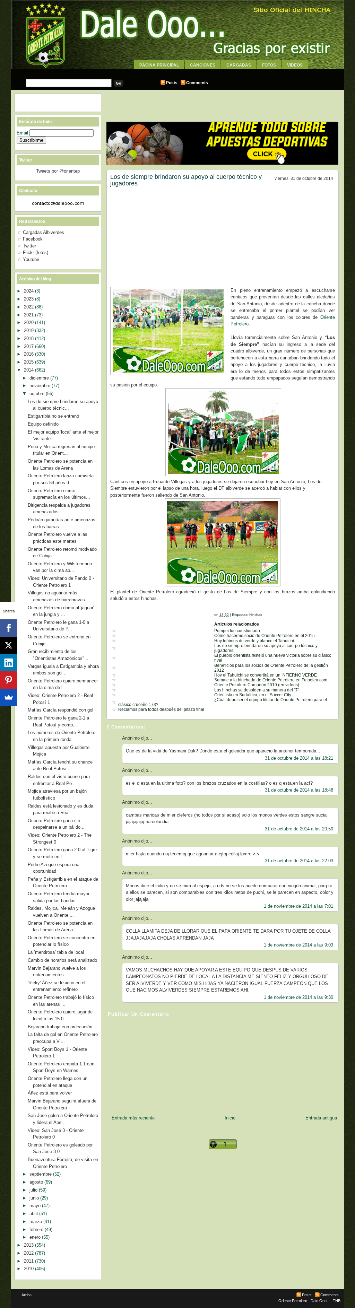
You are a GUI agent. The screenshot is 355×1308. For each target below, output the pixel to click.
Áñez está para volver (50, 1093)
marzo (36, 1221)
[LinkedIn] (8, 662)
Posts (172, 82)
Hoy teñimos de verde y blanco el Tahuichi (254, 640)
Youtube (31, 259)
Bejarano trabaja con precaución (60, 1026)
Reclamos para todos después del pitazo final (161, 709)
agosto (36, 1182)
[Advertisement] (177, 72)
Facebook (33, 239)
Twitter (29, 245)
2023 (29, 299)
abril (34, 1213)
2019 (29, 330)
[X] (8, 645)
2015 (29, 362)
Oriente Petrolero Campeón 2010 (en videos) (256, 684)
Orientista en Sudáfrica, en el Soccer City (252, 694)
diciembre (39, 378)
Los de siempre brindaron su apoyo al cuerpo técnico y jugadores (186, 180)
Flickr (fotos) (35, 252)
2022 (29, 306)
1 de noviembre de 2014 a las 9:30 (298, 997)
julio (34, 1190)
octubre (37, 393)
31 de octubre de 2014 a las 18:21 (299, 758)
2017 (29, 346)
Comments (197, 82)
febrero (37, 1229)
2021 (29, 314)
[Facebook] (8, 628)
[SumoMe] (8, 697)
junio (34, 1198)
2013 (29, 1245)
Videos (295, 65)
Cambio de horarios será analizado (62, 960)
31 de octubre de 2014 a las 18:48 (299, 790)
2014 (29, 370)
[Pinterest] (8, 680)
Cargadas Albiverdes (43, 232)
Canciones (202, 65)
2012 (29, 1253)
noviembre (40, 385)
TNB (336, 1301)
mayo (35, 1205)
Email (23, 133)
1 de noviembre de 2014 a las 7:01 (298, 906)
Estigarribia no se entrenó (53, 416)
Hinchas (255, 615)
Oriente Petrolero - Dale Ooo (302, 1301)
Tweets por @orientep (58, 171)
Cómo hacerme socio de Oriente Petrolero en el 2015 (264, 635)
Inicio (230, 1117)
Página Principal (159, 65)
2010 (29, 1268)
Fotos (269, 65)
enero (35, 1237)
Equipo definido (43, 424)
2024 (29, 291)
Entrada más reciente (133, 1117)
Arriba (26, 1295)
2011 (29, 1261)
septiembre (41, 1174)
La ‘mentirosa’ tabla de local (56, 952)
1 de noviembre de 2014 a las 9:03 (298, 945)
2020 (29, 322)
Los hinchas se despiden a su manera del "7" (256, 690)
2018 (29, 338)
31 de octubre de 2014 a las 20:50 (299, 828)
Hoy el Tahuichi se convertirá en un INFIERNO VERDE (265, 675)
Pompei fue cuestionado (237, 630)
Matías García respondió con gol (60, 710)
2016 (29, 354)
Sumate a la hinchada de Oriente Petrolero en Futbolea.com (270, 680)
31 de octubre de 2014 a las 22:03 (299, 860)
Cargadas (238, 65)
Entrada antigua (321, 1117)
